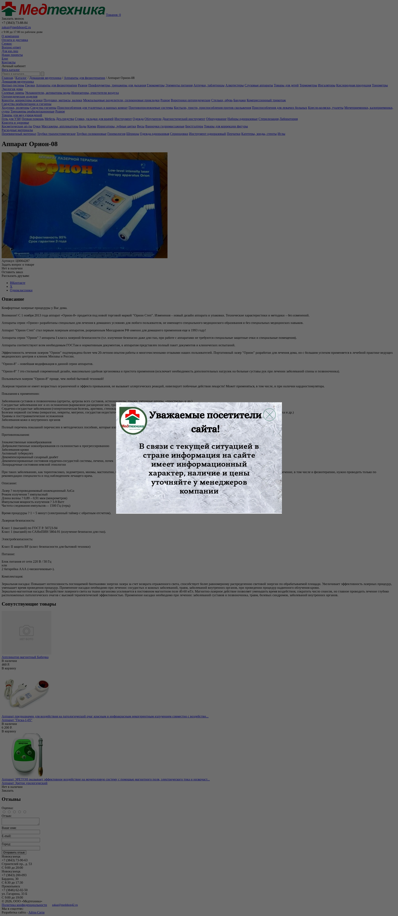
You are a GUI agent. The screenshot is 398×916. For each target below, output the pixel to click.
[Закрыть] (269, 414)
